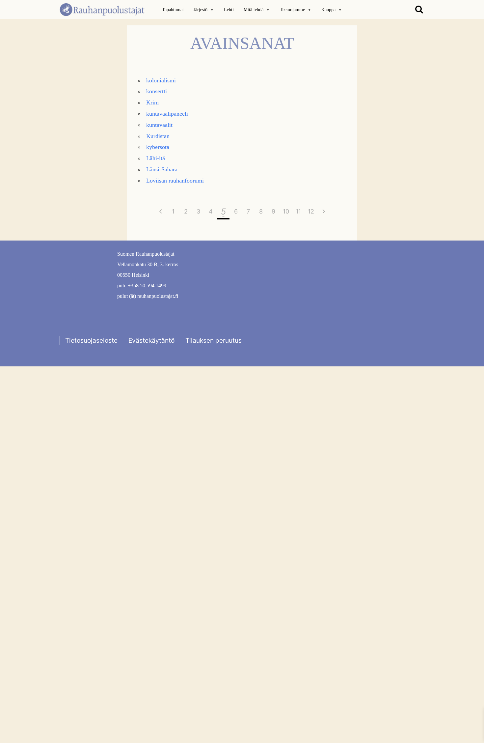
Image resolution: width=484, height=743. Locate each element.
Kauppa (328, 9)
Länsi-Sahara (161, 169)
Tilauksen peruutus (213, 340)
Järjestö (200, 9)
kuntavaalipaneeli (167, 113)
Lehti (229, 9)
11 (298, 211)
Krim (152, 102)
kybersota (157, 147)
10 (286, 211)
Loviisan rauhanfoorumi (175, 180)
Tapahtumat (173, 9)
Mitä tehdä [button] (253, 9)
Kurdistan (158, 136)
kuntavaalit (159, 125)
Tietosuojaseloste (91, 340)
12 (311, 211)
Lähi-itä (155, 158)
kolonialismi (161, 80)
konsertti (156, 91)
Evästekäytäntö (151, 340)
